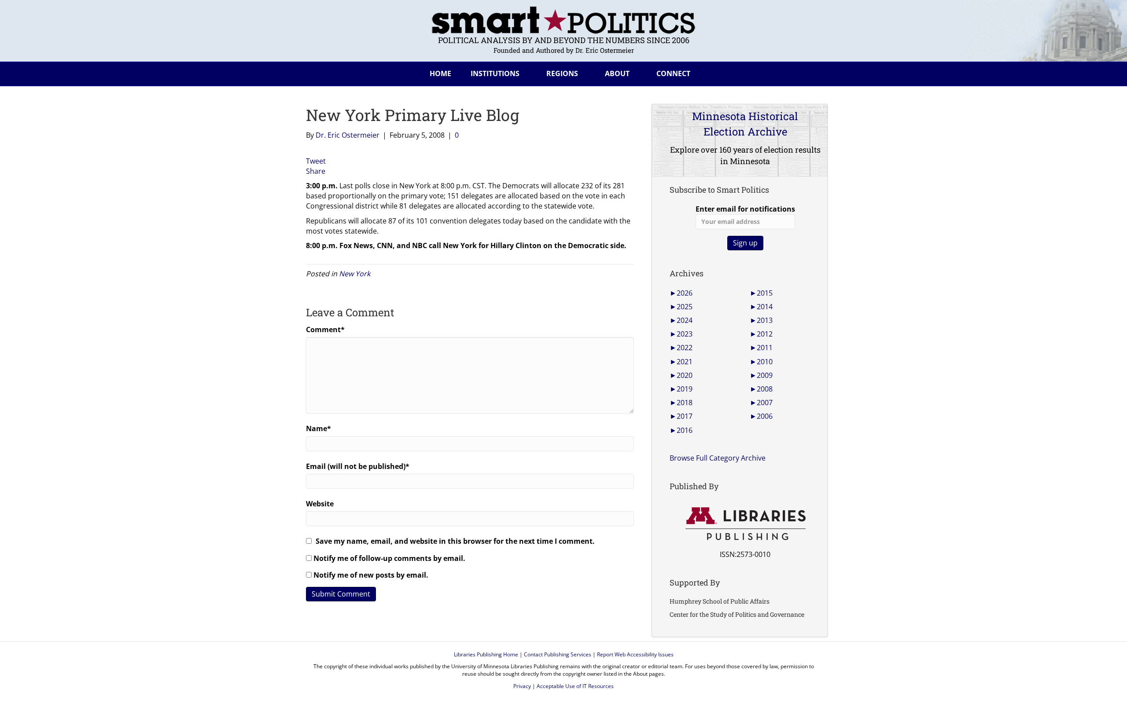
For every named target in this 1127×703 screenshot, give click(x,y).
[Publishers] (745, 524)
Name (318, 428)
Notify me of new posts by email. (370, 575)
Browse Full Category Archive (718, 458)
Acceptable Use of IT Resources (575, 686)
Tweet (316, 161)
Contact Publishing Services (557, 654)
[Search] (814, 72)
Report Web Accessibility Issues (635, 654)
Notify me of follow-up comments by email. (389, 558)
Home (440, 73)
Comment (325, 329)
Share (315, 171)
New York (354, 273)
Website (320, 504)
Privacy (522, 686)
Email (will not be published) (357, 466)
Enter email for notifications (745, 209)
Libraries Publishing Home (486, 654)
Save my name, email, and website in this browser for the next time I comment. (455, 541)
